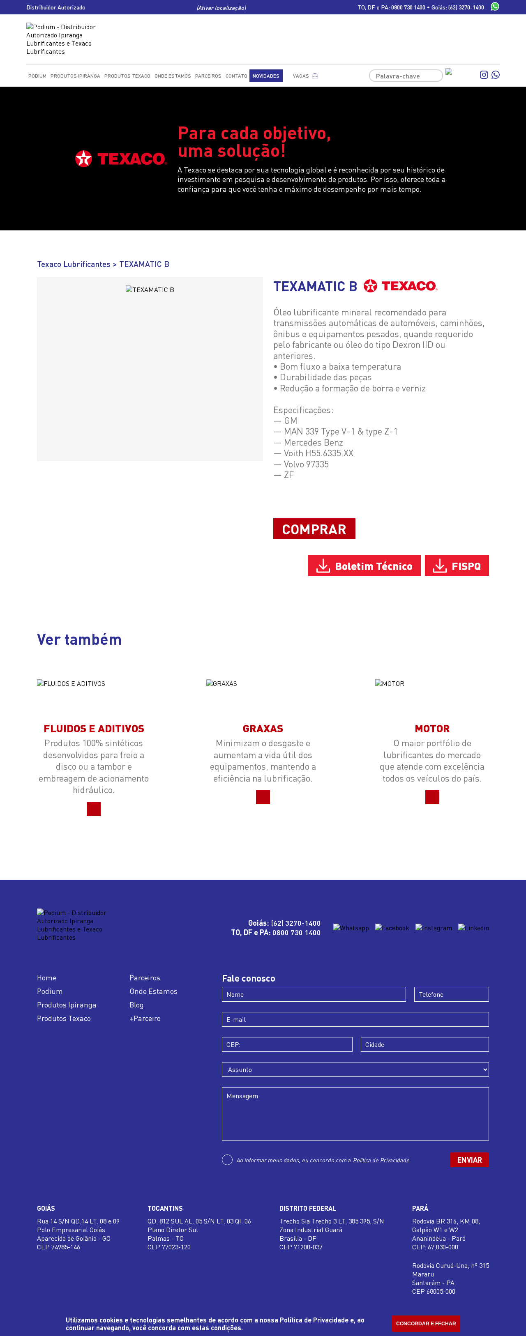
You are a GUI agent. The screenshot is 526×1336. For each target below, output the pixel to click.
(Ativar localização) (222, 7)
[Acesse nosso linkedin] (473, 928)
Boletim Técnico (374, 565)
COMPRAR (314, 528)
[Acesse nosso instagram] (484, 75)
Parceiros (208, 76)
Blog (136, 1004)
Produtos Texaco (127, 76)
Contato (236, 76)
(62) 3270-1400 (466, 7)
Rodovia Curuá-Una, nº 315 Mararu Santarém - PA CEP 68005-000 (450, 1278)
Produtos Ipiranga (75, 76)
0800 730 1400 (408, 7)
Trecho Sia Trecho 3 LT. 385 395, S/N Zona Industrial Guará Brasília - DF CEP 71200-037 (331, 1234)
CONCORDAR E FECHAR (426, 1324)
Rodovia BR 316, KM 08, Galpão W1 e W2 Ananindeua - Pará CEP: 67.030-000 (446, 1234)
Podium (37, 76)
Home (46, 977)
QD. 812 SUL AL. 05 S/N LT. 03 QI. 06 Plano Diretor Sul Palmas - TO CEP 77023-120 (199, 1234)
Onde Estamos (173, 76)
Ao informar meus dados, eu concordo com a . (324, 1160)
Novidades (266, 76)
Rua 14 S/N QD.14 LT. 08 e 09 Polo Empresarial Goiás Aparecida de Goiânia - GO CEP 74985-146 (78, 1234)
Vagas (301, 76)
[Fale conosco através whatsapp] (495, 7)
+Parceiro (145, 1018)
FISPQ (466, 565)
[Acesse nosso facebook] (461, 75)
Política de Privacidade (381, 1160)
